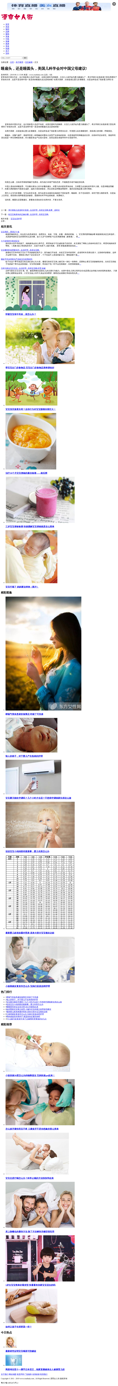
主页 (12, 62)
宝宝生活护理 (16, 219)
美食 (7, 36)
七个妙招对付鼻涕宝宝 (10, 241)
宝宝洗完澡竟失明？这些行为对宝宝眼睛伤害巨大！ (31, 409)
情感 (7, 48)
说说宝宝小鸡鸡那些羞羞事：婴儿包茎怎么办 (27, 851)
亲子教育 (19, 62)
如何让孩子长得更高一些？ (19, 1327)
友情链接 (36, 1374)
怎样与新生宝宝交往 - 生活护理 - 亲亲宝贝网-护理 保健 (23, 268)
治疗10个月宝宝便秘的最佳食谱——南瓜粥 (26, 473)
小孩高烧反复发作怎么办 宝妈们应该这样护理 (28, 986)
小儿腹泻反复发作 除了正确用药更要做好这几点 (27, 1019)
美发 (7, 46)
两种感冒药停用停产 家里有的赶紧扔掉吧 (23, 1016)
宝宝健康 (28, 62)
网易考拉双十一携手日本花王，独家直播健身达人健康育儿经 (35, 1369)
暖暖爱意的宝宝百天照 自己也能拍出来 (22, 1007)
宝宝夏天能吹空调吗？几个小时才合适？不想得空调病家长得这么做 (38, 798)
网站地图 (12, 1374)
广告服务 (28, 1374)
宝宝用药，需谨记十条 (10, 232)
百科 (7, 53)
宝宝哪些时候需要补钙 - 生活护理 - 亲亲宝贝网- (20, 250)
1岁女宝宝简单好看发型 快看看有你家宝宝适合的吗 (30, 1285)
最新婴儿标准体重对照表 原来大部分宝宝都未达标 (30, 933)
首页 (7, 24)
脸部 (7, 29)
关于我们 (4, 1374)
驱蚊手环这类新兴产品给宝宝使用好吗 (16, 259)
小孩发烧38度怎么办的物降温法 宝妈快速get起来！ (30, 1075)
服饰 (7, 34)
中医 (7, 39)
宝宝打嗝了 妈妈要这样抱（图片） (22, 587)
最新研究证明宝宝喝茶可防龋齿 (21, 1351)
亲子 (7, 51)
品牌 (7, 32)
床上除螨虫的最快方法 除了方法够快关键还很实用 (30, 1231)
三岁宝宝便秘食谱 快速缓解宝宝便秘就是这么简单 (30, 526)
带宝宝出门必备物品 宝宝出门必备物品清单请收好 (30, 367)
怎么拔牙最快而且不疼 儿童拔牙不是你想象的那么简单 (32, 1129)
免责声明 (20, 1374)
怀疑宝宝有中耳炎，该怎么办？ (21, 314)
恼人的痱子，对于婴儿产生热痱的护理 (24, 756)
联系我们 (43, 1374)
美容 (7, 27)
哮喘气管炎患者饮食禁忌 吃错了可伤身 (24, 714)
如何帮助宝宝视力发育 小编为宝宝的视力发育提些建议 (28, 1009)
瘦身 (7, 44)
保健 (7, 41)
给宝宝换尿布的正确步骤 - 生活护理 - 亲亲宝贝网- (28, 214)
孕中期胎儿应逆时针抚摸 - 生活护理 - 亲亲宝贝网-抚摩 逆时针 (34, 210)
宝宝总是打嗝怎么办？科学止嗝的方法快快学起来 (30, 1178)
